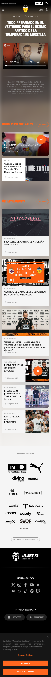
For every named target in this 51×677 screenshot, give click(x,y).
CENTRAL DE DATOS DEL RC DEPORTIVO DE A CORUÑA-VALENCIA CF (25, 293)
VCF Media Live (10, 362)
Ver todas (43, 124)
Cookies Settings (25, 655)
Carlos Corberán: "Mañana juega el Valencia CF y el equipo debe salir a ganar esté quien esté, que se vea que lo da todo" (25, 346)
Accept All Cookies (25, 671)
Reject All (25, 663)
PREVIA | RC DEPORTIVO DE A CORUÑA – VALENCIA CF (25, 243)
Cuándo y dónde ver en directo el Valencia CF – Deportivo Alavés (13, 168)
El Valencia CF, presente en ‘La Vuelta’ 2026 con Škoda (13, 395)
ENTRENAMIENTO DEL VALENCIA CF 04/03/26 (22, 146)
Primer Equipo (10, 239)
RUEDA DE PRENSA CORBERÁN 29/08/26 (13, 368)
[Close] (47, 637)
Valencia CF (18, 16)
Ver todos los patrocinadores (25, 539)
